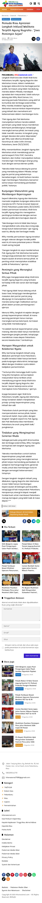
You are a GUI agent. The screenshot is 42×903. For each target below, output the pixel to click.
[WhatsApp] (38, 521)
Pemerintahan (16, 19)
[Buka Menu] (34, 3)
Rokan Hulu (8, 791)
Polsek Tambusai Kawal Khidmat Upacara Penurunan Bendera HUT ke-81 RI (10, 568)
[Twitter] (29, 521)
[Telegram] (34, 521)
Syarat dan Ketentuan (11, 864)
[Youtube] (25, 875)
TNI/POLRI (8, 787)
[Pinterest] (12, 875)
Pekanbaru (5, 19)
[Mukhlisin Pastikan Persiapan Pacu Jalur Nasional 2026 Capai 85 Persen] (11, 580)
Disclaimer (6, 839)
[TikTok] (4, 879)
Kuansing (7, 583)
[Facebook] (24, 521)
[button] (30, 3)
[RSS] (8, 879)
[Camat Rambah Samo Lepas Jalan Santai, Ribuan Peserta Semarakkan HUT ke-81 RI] (31, 558)
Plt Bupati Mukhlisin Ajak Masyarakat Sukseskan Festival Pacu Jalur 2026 (30, 590)
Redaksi (5, 861)
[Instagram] (21, 875)
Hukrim (6, 539)
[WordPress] (17, 875)
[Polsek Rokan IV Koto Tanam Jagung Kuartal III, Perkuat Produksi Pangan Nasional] (31, 536)
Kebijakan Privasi (8, 846)
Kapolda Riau (7, 826)
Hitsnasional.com (9, 815)
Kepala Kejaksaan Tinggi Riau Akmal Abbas (19, 822)
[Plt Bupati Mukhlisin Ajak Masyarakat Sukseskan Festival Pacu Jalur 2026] (31, 580)
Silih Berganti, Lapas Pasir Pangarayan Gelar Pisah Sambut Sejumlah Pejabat (10, 546)
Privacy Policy (7, 857)
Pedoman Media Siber (11, 850)
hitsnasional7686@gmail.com (18, 777)
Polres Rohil (6, 830)
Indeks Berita (7, 843)
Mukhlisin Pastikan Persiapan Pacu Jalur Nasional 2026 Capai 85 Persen (10, 590)
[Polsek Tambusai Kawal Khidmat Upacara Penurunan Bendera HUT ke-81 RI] (11, 558)
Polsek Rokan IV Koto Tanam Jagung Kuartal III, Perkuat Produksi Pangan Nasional (31, 546)
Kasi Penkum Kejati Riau (11, 819)
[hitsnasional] (12, 3)
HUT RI (26, 561)
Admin (4, 38)
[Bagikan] (38, 39)
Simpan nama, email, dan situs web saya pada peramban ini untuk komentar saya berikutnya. (21, 647)
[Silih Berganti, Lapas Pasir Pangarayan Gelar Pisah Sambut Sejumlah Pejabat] (11, 536)
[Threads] (30, 875)
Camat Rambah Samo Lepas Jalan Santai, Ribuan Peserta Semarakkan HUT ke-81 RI (30, 568)
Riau (6, 798)
